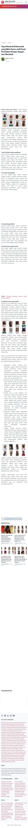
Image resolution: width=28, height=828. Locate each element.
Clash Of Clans (22, 789)
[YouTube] (14, 716)
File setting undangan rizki (19, 752)
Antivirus (17, 783)
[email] (20, 519)
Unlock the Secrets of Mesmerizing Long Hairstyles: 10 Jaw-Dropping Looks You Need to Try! (19, 538)
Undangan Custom (14, 758)
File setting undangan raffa (16, 750)
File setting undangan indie (18, 747)
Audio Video (22, 783)
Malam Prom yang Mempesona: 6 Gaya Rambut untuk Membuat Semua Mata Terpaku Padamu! (20, 559)
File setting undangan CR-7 (8, 743)
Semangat (8, 816)
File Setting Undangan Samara (17, 737)
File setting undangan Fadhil (11, 745)
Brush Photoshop (22, 786)
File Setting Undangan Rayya (13, 735)
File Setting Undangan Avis (8, 722)
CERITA (17, 788)
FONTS (3, 803)
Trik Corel (17, 816)
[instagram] (11, 716)
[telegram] (14, 519)
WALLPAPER (24, 817)
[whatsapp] (11, 519)
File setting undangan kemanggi (9, 748)
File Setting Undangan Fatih (20, 727)
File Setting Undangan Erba (16, 725)
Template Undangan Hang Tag (12, 755)
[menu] (2, 2)
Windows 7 (17, 819)
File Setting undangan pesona (12, 740)
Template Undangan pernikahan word (7, 785)
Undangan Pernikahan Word (17, 760)
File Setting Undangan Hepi (10, 730)
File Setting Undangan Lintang (16, 732)
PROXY (3, 811)
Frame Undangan (8, 804)
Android (17, 781)
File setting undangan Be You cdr (19, 742)
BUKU (16, 786)
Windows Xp (23, 819)
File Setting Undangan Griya (8, 729)
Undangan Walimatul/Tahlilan (8, 761)
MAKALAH (10, 809)
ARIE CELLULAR (10, 1)
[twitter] (8, 519)
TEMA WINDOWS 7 (19, 803)
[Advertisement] (14, 25)
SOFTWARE (7, 814)
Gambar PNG (4, 806)
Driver (21, 794)
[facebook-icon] (5, 716)
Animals (21, 781)
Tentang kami (22, 814)
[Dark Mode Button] (26, 2)
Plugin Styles (10, 813)
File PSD (21, 796)
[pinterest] (17, 519)
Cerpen (17, 789)
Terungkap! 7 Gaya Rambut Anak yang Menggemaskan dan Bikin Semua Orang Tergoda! (6, 559)
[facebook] (5, 519)
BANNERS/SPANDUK (20, 785)
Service (10, 817)
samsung (3, 819)
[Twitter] (2, 716)
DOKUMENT (18, 791)
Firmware (7, 803)
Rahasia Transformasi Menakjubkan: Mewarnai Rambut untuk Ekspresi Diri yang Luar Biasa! (6, 538)
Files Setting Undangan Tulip (8, 753)
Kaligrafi (6, 808)
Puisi (2, 814)
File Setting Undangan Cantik (11, 724)
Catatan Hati (22, 788)
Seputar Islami (4, 817)
